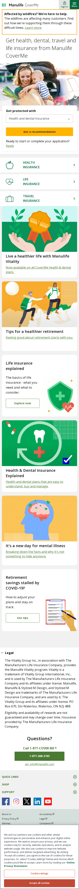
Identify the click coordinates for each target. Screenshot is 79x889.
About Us (6, 814)
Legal (45, 818)
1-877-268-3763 (39, 756)
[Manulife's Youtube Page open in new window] (48, 801)
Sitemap (6, 823)
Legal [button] (9, 653)
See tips (22, 618)
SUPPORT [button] (8, 792)
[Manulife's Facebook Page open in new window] (6, 801)
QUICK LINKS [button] (10, 777)
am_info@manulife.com (39, 764)
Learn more (33, 28)
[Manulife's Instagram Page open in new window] (16, 801)
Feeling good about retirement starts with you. (39, 337)
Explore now (22, 403)
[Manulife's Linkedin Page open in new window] (37, 801)
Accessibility (49, 814)
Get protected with (21, 111)
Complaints (48, 823)
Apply (10, 146)
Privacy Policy (12, 818)
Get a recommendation (39, 132)
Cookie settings (40, 873)
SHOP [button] (5, 784)
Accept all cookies (39, 883)
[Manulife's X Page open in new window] (27, 801)
